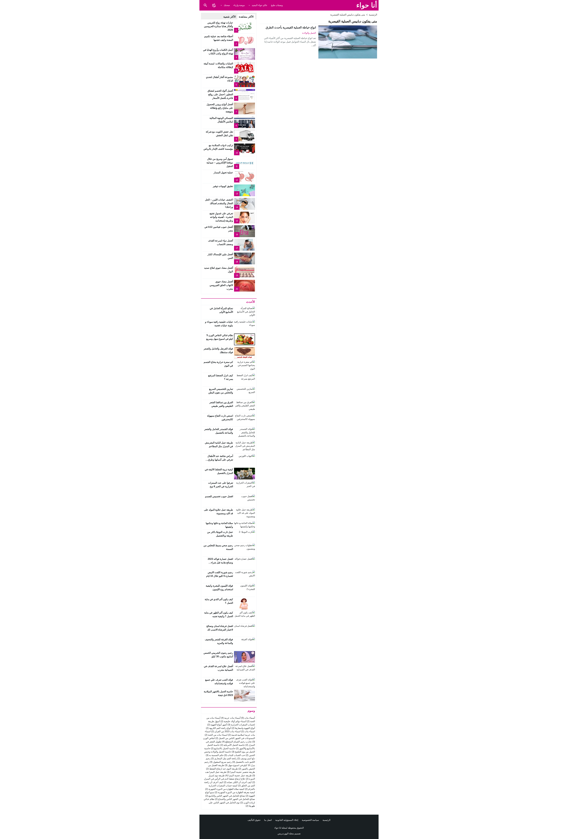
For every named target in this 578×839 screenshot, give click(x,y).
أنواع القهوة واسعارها (243, 728)
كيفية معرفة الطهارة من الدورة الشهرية (235, 792)
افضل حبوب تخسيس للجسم (219, 496)
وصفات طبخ (277, 5)
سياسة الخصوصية (310, 820)
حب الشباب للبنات (234, 755)
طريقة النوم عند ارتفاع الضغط (222, 768)
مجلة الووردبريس (286, 833)
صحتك (227, 5)
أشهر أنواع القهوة (217, 724)
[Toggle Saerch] (205, 5)
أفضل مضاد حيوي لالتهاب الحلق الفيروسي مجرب (221, 285)
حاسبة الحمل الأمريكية (232, 745)
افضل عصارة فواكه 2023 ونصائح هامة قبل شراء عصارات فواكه (220, 562)
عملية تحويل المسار (223, 172)
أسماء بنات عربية (231, 718)
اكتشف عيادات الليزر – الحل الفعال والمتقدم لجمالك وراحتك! (219, 203)
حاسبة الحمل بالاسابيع (223, 748)
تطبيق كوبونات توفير (223, 186)
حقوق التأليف (254, 820)
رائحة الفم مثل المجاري (224, 758)
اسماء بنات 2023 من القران (226, 731)
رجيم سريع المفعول (221, 762)
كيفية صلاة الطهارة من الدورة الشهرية (224, 789)
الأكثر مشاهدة (246, 16)
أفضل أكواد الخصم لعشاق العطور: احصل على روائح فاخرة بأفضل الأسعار (220, 94)
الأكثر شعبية (229, 16)
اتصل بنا (268, 820)
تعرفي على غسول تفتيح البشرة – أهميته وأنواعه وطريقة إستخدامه (221, 217)
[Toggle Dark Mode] (214, 5)
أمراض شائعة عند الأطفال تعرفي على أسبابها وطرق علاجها (220, 460)
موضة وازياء (239, 5)
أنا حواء (366, 5)
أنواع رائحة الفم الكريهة (218, 728)
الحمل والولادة (309, 33)
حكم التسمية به (215, 755)
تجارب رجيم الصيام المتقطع (237, 741)
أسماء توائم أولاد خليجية (233, 721)
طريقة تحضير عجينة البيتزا (241, 772)
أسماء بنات (248, 718)
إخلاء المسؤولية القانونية (286, 820)
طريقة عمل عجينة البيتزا (238, 775)
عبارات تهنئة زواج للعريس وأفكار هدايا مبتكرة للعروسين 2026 (218, 26)
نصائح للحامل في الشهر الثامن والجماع (235, 799)
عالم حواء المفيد (259, 5)
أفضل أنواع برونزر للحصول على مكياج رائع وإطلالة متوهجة (220, 108)
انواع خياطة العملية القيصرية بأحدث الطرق (291, 27)
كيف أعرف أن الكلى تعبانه (238, 782)
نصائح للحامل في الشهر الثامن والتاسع (225, 795)
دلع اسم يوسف (246, 758)
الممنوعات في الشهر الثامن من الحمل (235, 738)
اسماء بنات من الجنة (216, 735)
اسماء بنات (248, 731)
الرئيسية (326, 820)
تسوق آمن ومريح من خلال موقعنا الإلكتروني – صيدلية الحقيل (220, 162)
